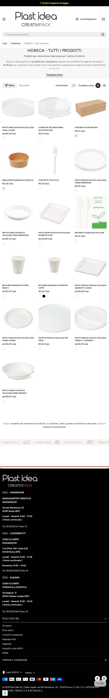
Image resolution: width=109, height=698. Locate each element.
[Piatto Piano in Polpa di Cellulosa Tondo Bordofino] (91, 160)
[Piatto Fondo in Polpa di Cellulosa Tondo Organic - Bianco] (3, 401)
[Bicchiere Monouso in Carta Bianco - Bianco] (3, 296)
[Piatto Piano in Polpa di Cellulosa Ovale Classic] (18, 107)
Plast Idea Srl (16, 687)
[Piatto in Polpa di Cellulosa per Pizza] (54, 318)
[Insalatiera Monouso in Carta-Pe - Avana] (3, 188)
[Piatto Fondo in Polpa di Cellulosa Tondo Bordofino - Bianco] (3, 243)
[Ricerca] (102, 34)
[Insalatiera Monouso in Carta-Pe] (18, 160)
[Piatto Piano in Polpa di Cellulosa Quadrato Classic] (91, 265)
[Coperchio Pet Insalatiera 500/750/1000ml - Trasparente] (39, 138)
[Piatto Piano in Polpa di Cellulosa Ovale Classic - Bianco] (3, 138)
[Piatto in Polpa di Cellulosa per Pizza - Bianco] (39, 348)
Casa (4, 43)
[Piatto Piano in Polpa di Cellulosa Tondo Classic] (18, 318)
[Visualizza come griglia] (97, 85)
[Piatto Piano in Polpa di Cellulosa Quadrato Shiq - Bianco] (39, 243)
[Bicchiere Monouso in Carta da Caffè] (54, 265)
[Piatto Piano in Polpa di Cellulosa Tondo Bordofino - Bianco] (76, 191)
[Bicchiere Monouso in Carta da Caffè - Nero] (43, 296)
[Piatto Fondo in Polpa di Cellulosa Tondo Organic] (18, 370)
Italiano (28, 672)
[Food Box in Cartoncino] (91, 107)
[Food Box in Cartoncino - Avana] (76, 135)
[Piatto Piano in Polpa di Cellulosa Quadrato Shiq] (54, 213)
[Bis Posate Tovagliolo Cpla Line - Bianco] (76, 241)
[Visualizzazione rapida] (30, 96)
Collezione (15, 43)
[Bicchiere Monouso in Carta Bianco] (18, 265)
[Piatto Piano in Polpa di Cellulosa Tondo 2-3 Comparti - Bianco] (76, 348)
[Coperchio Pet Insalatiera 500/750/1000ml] (54, 107)
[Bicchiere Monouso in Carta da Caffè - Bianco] (39, 296)
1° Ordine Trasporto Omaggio (54, 3)
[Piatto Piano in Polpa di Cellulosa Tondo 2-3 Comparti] (91, 318)
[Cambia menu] (4, 19)
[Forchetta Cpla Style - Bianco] (39, 188)
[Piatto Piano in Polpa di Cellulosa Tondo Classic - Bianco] (3, 348)
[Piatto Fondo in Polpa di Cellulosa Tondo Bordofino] (18, 213)
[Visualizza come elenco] (104, 85)
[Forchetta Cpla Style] (54, 160)
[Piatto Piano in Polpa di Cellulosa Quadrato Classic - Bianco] (76, 296)
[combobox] (54, 34)
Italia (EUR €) (12, 672)
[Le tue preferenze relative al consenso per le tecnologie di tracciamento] (5, 693)
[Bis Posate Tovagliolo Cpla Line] (91, 213)
